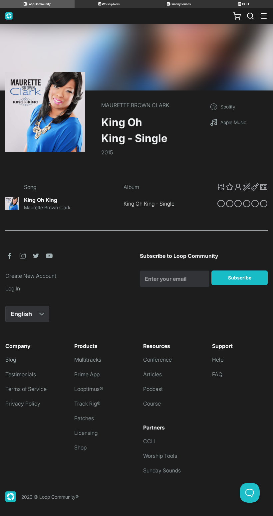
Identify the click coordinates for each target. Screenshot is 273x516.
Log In (12, 288)
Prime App (87, 374)
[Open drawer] (264, 16)
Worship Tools (160, 455)
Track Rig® (87, 403)
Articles (152, 374)
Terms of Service (26, 389)
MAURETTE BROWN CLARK (135, 105)
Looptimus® (88, 389)
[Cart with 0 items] (237, 16)
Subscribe (239, 277)
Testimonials (20, 374)
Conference (157, 359)
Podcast (153, 389)
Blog (10, 359)
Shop (80, 447)
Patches (84, 418)
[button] (242, 187)
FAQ (217, 374)
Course (152, 403)
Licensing (86, 433)
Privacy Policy (22, 403)
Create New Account (30, 275)
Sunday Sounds (162, 470)
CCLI (149, 441)
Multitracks (87, 359)
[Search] (250, 16)
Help (217, 359)
